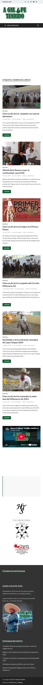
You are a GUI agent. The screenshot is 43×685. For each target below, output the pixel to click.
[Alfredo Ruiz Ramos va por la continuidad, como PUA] (21, 153)
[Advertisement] (21, 53)
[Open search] (38, 25)
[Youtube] (33, 2)
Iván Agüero (17, 119)
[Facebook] (28, 2)
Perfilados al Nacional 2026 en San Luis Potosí (18, 664)
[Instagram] (25, 2)
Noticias (5, 111)
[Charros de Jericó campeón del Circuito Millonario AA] (21, 266)
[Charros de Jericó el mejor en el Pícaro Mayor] (21, 210)
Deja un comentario (28, 119)
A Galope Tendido (19, 679)
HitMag (20, 682)
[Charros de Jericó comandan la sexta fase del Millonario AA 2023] (21, 379)
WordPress (12, 682)
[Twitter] (31, 2)
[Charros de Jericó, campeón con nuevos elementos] (21, 97)
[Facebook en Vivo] (36, 2)
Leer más (5, 134)
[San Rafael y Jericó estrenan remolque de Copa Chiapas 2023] (21, 323)
